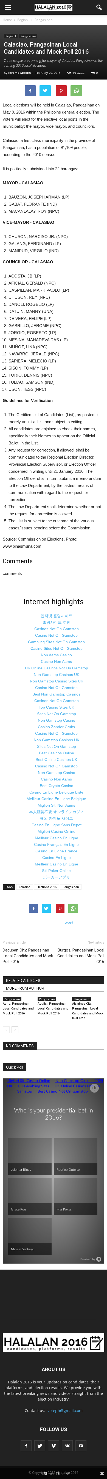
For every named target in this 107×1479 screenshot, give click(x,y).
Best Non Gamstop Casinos (56, 694)
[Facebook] (26, 1445)
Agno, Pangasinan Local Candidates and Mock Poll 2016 (18, 1008)
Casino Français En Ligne (56, 844)
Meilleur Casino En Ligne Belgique (56, 799)
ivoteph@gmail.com (64, 1410)
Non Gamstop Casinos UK (56, 674)
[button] (99, 7)
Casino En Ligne (56, 857)
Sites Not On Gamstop (56, 714)
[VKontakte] (67, 1445)
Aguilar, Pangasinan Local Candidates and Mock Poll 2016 (53, 1008)
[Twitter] (39, 1445)
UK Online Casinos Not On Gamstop (56, 668)
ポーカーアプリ (56, 877)
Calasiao (24, 887)
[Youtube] (80, 1445)
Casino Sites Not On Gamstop (56, 648)
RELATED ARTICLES (23, 980)
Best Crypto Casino (56, 785)
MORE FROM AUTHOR (25, 988)
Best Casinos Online (56, 753)
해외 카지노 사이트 (56, 818)
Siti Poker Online (56, 870)
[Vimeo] (53, 1445)
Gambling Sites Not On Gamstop (56, 642)
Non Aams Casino (56, 655)
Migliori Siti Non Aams (56, 805)
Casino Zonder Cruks (56, 727)
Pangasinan (28, 36)
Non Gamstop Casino (56, 720)
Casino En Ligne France (56, 851)
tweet (68, 922)
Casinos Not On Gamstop (56, 629)
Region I (10, 36)
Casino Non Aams (56, 661)
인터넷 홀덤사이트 (56, 616)
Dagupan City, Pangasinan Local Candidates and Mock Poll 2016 (28, 956)
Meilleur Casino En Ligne (56, 838)
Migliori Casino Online (56, 831)
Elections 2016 (46, 887)
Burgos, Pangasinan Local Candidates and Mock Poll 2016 (80, 956)
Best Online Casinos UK (56, 759)
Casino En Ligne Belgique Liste (56, 792)
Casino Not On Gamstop (56, 635)
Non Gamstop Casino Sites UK (56, 681)
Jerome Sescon (19, 73)
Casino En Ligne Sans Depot (56, 825)
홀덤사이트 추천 (57, 622)
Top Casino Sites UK (56, 707)
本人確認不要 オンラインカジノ (56, 812)
